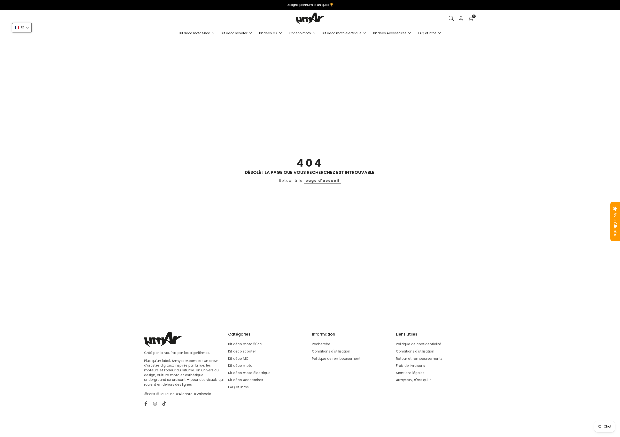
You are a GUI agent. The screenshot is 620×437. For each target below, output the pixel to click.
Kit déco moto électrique (249, 372)
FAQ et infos (238, 387)
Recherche (321, 344)
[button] (21, 27)
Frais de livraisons (410, 365)
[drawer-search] (451, 18)
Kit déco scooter (242, 351)
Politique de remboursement (336, 358)
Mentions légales (410, 372)
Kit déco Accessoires (245, 379)
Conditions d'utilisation (331, 351)
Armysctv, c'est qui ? (413, 379)
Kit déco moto (240, 365)
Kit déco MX (238, 358)
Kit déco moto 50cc (245, 344)
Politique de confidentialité (418, 344)
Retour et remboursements (419, 358)
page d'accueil (322, 180)
